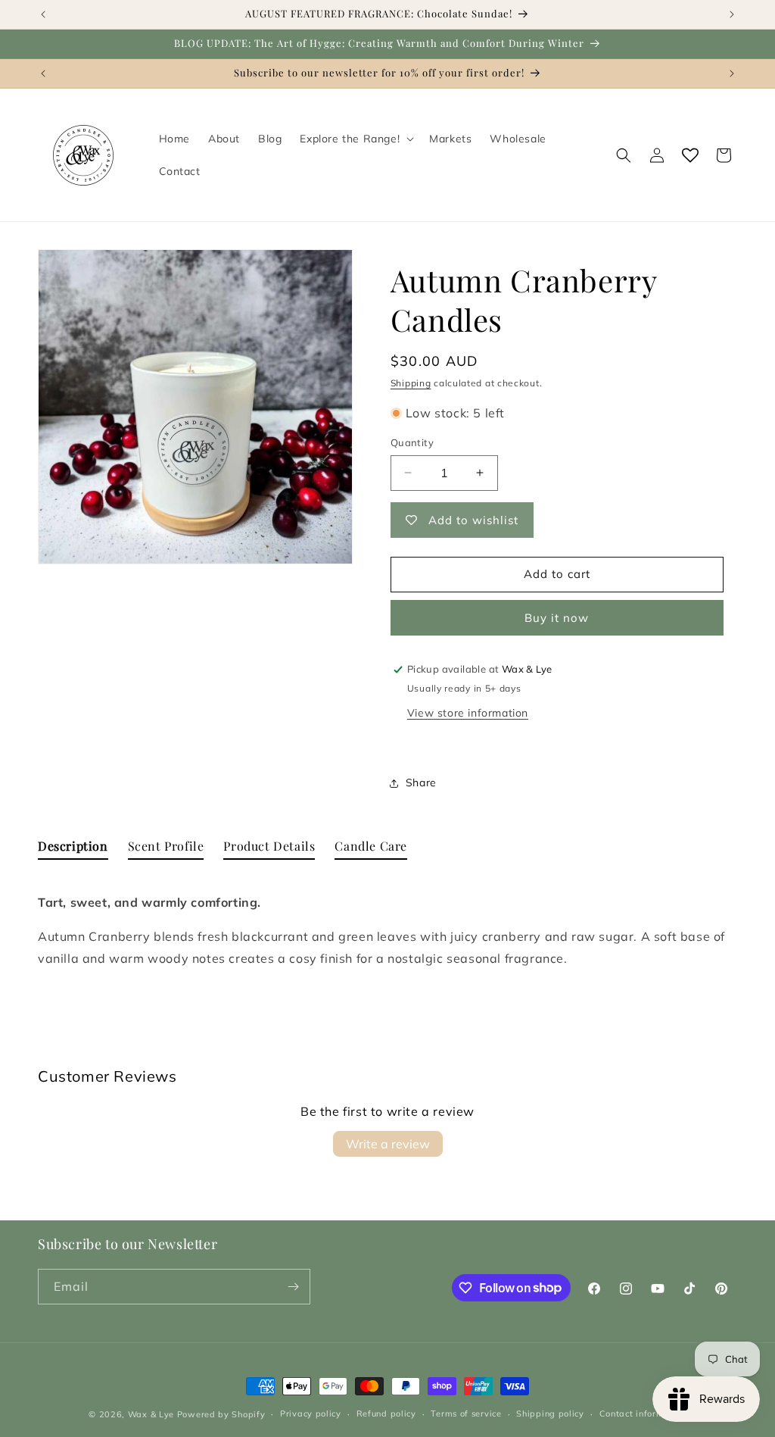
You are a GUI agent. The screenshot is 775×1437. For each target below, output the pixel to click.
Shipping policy (550, 1413)
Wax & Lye (151, 1414)
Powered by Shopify (221, 1414)
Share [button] (421, 782)
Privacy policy (310, 1413)
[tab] (73, 850)
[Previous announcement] (43, 14)
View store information (467, 713)
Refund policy (386, 1413)
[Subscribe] (293, 1286)
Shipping (411, 383)
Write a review (388, 1143)
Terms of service (466, 1413)
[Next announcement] (732, 14)
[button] (355, 139)
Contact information (642, 1413)
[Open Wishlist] (690, 155)
